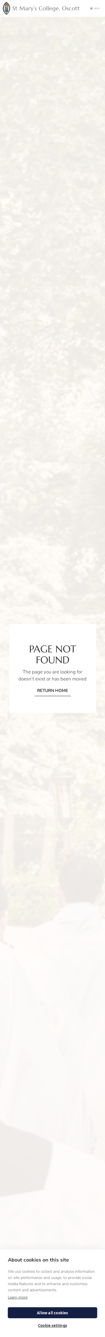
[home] (42, 8)
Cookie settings (52, 1325)
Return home (52, 690)
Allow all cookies (52, 1312)
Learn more (17, 1297)
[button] (95, 8)
